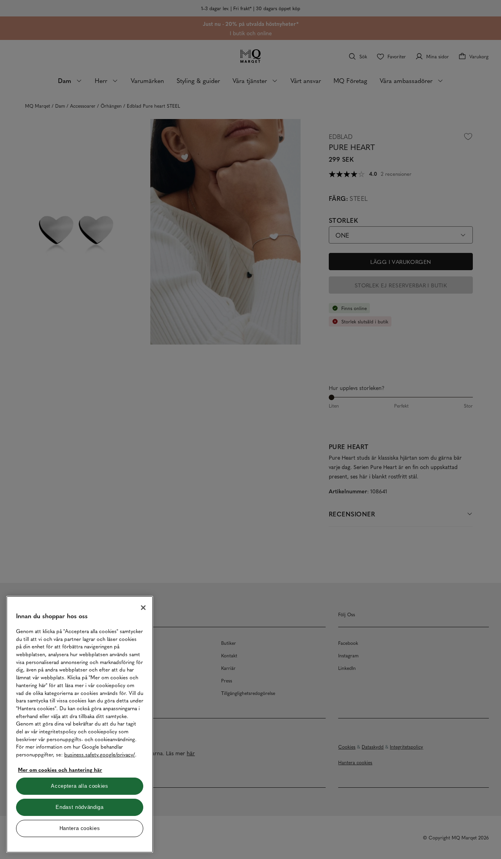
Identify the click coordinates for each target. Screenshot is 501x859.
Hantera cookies (79, 828)
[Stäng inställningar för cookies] (143, 607)
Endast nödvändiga (79, 807)
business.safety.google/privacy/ (99, 754)
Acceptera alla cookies (79, 786)
